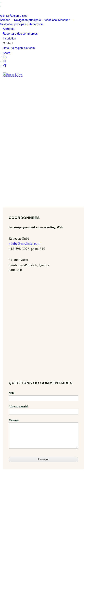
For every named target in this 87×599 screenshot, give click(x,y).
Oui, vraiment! (8, 483)
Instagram (14, 543)
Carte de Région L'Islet (19, 552)
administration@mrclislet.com (23, 586)
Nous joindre (16, 534)
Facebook (14, 538)
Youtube (13, 547)
